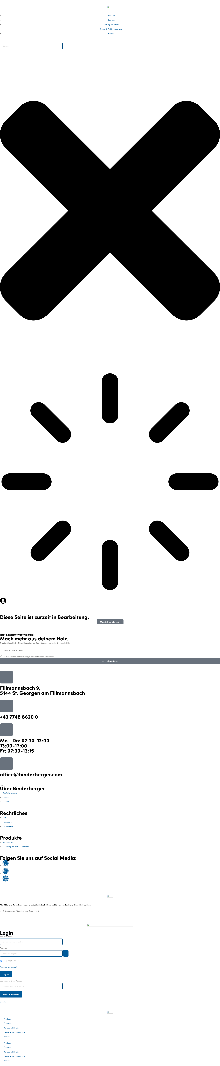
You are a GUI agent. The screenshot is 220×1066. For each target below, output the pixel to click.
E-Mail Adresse (6, 936)
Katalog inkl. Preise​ (11, 1027)
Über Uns (7, 1023)
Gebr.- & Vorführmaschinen (15, 1032)
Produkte (7, 1019)
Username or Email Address (11, 980)
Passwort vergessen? (8, 967)
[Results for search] (110, 482)
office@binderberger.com (31, 774)
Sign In (3, 1001)
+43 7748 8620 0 (19, 716)
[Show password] (65, 953)
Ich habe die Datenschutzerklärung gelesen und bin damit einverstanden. (29, 657)
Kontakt (7, 1036)
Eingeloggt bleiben (11, 960)
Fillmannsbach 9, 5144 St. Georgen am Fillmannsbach (42, 690)
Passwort (4, 948)
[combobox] (31, 46)
